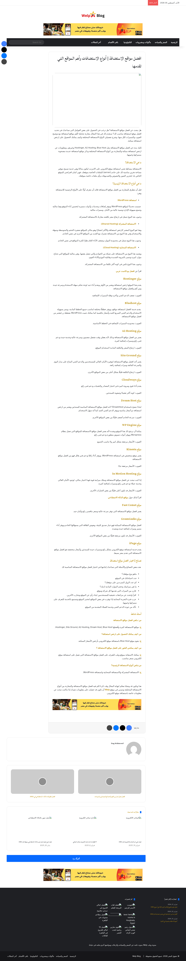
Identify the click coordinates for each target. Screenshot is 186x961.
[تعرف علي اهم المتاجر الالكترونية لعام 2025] (121, 827)
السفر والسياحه (161, 42)
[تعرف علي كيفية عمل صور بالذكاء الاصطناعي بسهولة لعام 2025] (31, 827)
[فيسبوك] (129, 728)
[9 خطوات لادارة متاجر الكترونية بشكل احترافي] (76, 827)
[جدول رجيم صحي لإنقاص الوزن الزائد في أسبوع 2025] (129, 930)
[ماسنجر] (116, 728)
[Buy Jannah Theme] (93, 29)
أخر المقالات (96, 42)
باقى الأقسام (113, 42)
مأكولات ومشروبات (143, 42)
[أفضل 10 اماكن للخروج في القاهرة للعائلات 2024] (101, 931)
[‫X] (122, 728)
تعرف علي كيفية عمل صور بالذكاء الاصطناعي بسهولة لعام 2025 (35, 842)
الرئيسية (174, 42)
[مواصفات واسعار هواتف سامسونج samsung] (115, 916)
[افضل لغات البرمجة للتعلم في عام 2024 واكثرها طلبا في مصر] (115, 907)
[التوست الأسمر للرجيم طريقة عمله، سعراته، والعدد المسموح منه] (129, 907)
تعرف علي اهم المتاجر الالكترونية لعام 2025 (130, 842)
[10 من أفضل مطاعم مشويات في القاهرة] (101, 917)
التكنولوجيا (128, 42)
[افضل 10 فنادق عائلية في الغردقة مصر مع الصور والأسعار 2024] (129, 919)
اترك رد (76, 858)
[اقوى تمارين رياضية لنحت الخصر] (115, 930)
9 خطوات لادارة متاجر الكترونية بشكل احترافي (85, 842)
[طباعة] (109, 728)
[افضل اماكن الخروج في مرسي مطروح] (101, 908)
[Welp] (93, 14)
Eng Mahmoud (117, 743)
